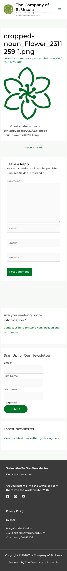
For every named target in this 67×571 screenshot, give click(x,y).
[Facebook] (7, 496)
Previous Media (33, 147)
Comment (14, 181)
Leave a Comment (15, 58)
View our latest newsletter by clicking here (31, 438)
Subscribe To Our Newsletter (27, 468)
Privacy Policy (15, 511)
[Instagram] (15, 496)
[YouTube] (23, 496)
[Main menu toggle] (59, 9)
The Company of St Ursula (32, 7)
